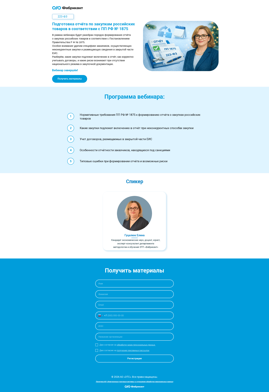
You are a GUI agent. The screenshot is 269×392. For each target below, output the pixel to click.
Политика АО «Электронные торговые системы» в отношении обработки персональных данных (134, 382)
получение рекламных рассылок (133, 350)
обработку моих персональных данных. (136, 345)
